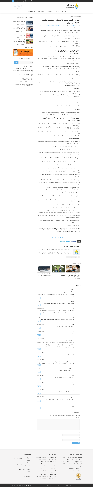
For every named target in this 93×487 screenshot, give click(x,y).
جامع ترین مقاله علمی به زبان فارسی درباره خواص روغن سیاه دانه (19, 41)
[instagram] (25, 1)
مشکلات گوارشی (43, 463)
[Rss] (31, 1)
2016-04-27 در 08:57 (40, 368)
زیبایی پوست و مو (52, 459)
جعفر (73, 404)
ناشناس (72, 397)
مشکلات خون (43, 472)
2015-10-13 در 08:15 (40, 331)
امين (73, 324)
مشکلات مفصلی (53, 466)
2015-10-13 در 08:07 (40, 375)
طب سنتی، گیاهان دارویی (51, 461)
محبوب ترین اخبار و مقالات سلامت (25, 17)
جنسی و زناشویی (53, 474)
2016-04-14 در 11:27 (40, 308)
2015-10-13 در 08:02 (40, 389)
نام (79, 432)
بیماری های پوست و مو (56, 25)
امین (73, 338)
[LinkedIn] (27, 1)
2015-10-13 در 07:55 (40, 404)
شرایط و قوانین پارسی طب (77, 470)
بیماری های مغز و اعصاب (41, 457)
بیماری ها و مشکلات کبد (41, 470)
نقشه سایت (53, 1)
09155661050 (71, 468)
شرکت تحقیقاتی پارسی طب (73, 25)
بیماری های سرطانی (42, 459)
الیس (73, 375)
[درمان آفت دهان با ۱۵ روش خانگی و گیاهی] (29, 35)
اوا (73, 360)
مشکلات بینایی (43, 474)
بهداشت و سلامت (40, 11)
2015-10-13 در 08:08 (40, 352)
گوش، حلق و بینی (52, 468)
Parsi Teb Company (67, 1)
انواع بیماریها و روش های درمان (53, 11)
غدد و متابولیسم (53, 472)
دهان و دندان (43, 461)
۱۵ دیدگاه (41, 25)
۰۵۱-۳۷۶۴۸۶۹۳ (59, 1)
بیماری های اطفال (42, 478)
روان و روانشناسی (53, 470)
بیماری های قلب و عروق (41, 466)
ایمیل (78, 437)
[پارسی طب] (72, 6)
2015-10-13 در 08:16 (40, 324)
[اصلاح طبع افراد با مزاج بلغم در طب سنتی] (29, 23)
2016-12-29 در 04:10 (40, 289)
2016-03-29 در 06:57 (40, 317)
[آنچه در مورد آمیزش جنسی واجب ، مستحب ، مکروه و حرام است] (29, 28)
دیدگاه (78, 417)
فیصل (73, 352)
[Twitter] (30, 1)
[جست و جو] (13, 1)
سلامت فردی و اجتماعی (51, 463)
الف (73, 331)
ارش (73, 390)
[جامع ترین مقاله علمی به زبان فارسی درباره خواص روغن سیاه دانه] (29, 41)
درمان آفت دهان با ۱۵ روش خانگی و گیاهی (19, 34)
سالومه (72, 382)
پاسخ (39, 297)
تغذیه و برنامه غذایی (52, 457)
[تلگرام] (23, 1)
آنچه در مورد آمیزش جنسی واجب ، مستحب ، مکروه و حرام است (19, 28)
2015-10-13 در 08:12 (40, 338)
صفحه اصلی (63, 11)
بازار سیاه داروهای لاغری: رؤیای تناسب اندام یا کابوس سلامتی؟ (44, 274)
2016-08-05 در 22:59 (40, 301)
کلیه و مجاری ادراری (42, 468)
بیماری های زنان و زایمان (41, 476)
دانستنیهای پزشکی (49, 25)
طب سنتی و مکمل (31, 11)
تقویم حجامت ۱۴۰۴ (29, 82)
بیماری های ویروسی (52, 478)
